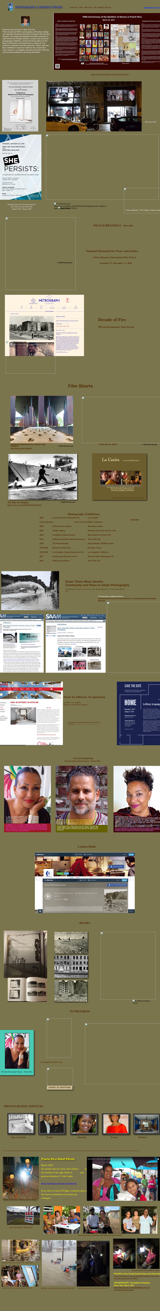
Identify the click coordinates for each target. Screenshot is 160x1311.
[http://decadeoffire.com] (30, 373)
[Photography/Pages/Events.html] (52, 1134)
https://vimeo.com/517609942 (21, 448)
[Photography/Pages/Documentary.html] (71, 953)
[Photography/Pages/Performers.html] (116, 1134)
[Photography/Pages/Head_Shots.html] (84, 1134)
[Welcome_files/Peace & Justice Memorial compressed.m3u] (41, 442)
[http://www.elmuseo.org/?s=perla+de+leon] (70, 1001)
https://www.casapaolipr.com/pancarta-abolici (109, 74)
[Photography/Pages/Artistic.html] (21, 1134)
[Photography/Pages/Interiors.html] (146, 1134)
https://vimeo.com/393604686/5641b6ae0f (24, 505)
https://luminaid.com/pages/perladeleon (59, 1183)
